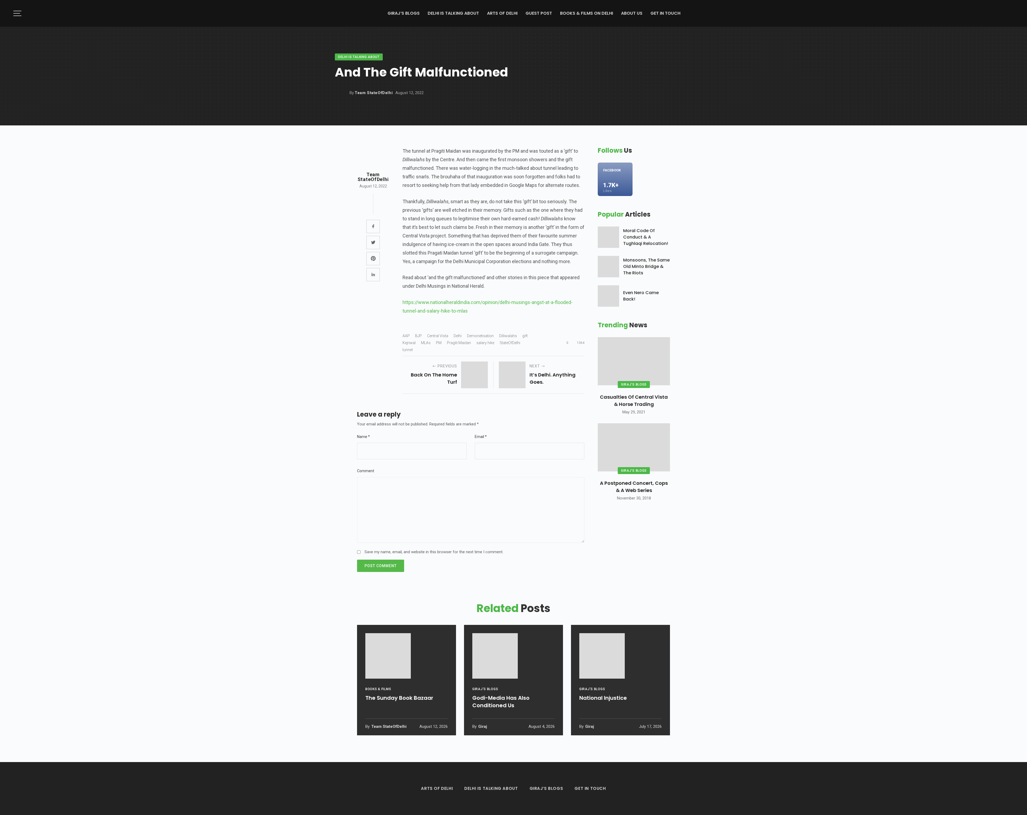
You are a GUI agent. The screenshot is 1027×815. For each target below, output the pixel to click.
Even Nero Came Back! (641, 296)
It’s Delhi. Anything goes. (553, 378)
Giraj (482, 726)
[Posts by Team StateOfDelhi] (340, 93)
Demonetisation (480, 336)
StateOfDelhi (510, 343)
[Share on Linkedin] (373, 274)
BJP (418, 336)
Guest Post (539, 13)
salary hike (485, 343)
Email (481, 437)
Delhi (458, 336)
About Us (631, 13)
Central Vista (437, 336)
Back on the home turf (434, 378)
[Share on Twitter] (373, 242)
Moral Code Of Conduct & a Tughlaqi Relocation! (645, 237)
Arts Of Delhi (502, 13)
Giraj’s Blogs (404, 13)
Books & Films (378, 689)
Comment (365, 471)
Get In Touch (665, 13)
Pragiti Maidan (459, 343)
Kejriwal (409, 343)
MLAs (426, 343)
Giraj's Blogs (634, 384)
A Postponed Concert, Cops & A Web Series (634, 487)
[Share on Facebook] (373, 226)
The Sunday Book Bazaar (399, 698)
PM (439, 343)
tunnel (408, 350)
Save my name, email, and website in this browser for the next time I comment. (434, 551)
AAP (406, 336)
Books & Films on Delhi (586, 13)
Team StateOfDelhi (374, 93)
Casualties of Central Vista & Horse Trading (634, 401)
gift (525, 336)
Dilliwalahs (508, 336)
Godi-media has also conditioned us (501, 701)
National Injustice (603, 698)
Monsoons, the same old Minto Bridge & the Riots (646, 266)
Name (363, 437)
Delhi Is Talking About (453, 13)
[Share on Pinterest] (373, 258)
